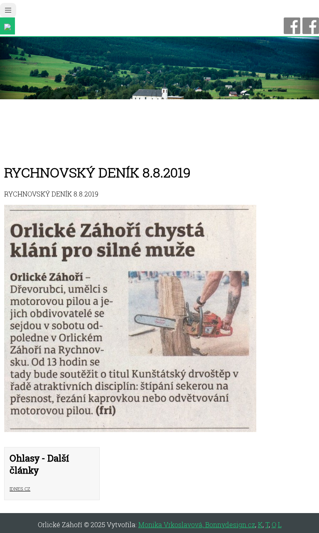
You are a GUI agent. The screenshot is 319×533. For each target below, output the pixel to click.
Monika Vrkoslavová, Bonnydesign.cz (196, 524)
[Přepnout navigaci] (8, 10)
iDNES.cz (20, 488)
